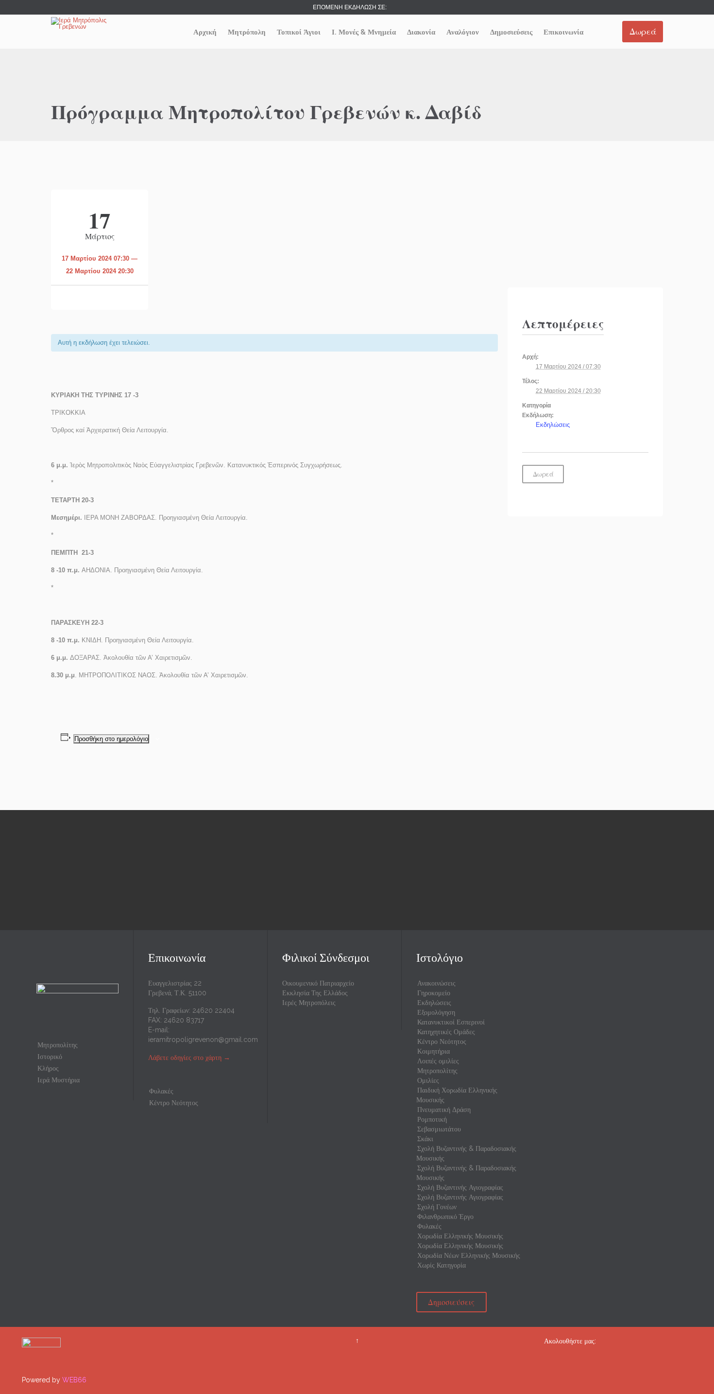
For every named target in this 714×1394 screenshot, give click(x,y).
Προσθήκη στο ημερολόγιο (111, 738)
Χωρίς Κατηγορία (441, 1265)
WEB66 (74, 1380)
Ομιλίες (428, 1080)
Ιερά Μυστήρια (58, 1080)
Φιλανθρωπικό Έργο (445, 1216)
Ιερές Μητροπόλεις (309, 1002)
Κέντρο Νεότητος (173, 1103)
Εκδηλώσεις (553, 424)
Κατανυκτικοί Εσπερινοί (451, 1022)
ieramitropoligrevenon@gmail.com (203, 1039)
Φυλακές (161, 1091)
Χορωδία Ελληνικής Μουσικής (460, 1236)
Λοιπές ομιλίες (438, 1061)
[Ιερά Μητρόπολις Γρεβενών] (87, 23)
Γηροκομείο (433, 993)
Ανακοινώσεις (436, 983)
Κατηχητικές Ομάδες (446, 1032)
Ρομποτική (432, 1119)
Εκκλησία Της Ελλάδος (315, 993)
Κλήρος (48, 1068)
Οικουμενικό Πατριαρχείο (318, 983)
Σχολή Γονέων (437, 1207)
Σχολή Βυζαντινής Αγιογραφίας (460, 1187)
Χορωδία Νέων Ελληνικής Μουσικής (468, 1255)
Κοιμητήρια (433, 1051)
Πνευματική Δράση (444, 1109)
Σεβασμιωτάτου (439, 1129)
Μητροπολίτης (57, 1045)
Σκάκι (425, 1139)
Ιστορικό (49, 1056)
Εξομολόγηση (436, 1012)
